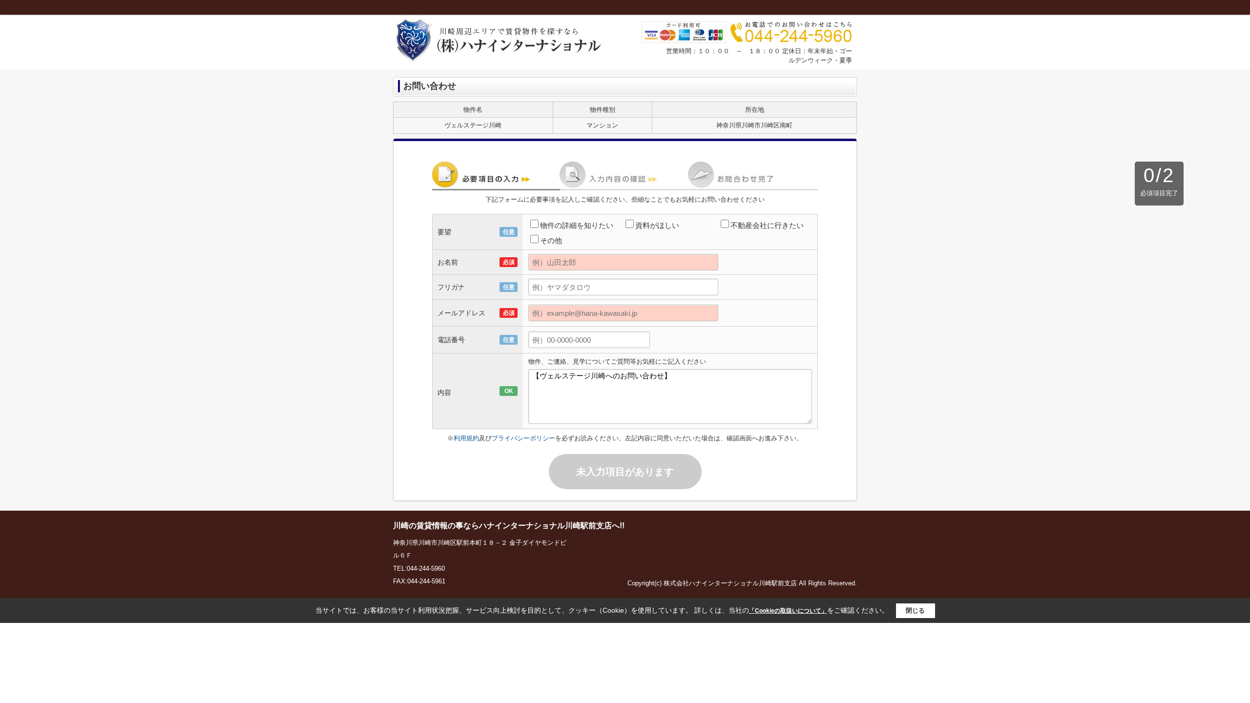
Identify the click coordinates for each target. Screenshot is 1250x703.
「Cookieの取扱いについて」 (788, 610)
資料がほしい (657, 225)
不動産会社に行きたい (767, 225)
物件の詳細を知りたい (576, 225)
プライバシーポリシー (523, 438)
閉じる (915, 610)
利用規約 (466, 438)
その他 (551, 240)
